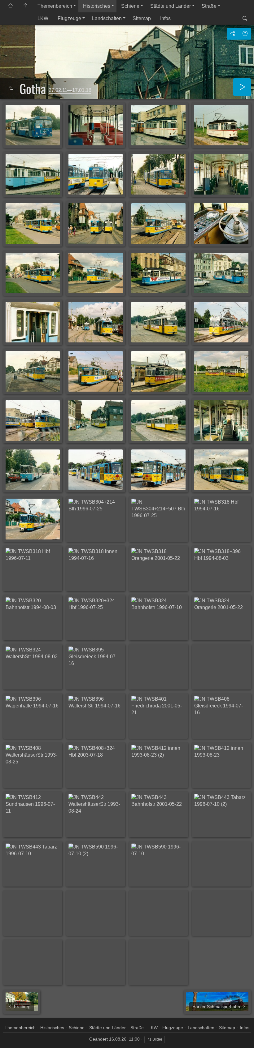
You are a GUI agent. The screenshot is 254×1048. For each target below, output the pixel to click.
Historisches (96, 6)
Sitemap (142, 18)
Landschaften (107, 18)
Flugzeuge (69, 18)
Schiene (130, 6)
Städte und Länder (170, 6)
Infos (165, 18)
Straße (209, 6)
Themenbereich (54, 6)
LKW (42, 18)
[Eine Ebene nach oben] (10, 88)
